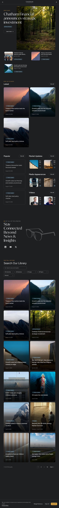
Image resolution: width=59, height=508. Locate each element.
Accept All (54, 503)
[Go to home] (29, 2)
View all (52, 84)
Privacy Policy (5, 505)
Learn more (9, 31)
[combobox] (9, 272)
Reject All (47, 503)
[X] (16, 247)
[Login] (56, 2)
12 (47, 467)
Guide (35, 420)
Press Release (9, 26)
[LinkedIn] (5, 247)
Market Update (46, 59)
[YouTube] (10, 247)
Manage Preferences (38, 503)
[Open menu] (2, 2)
